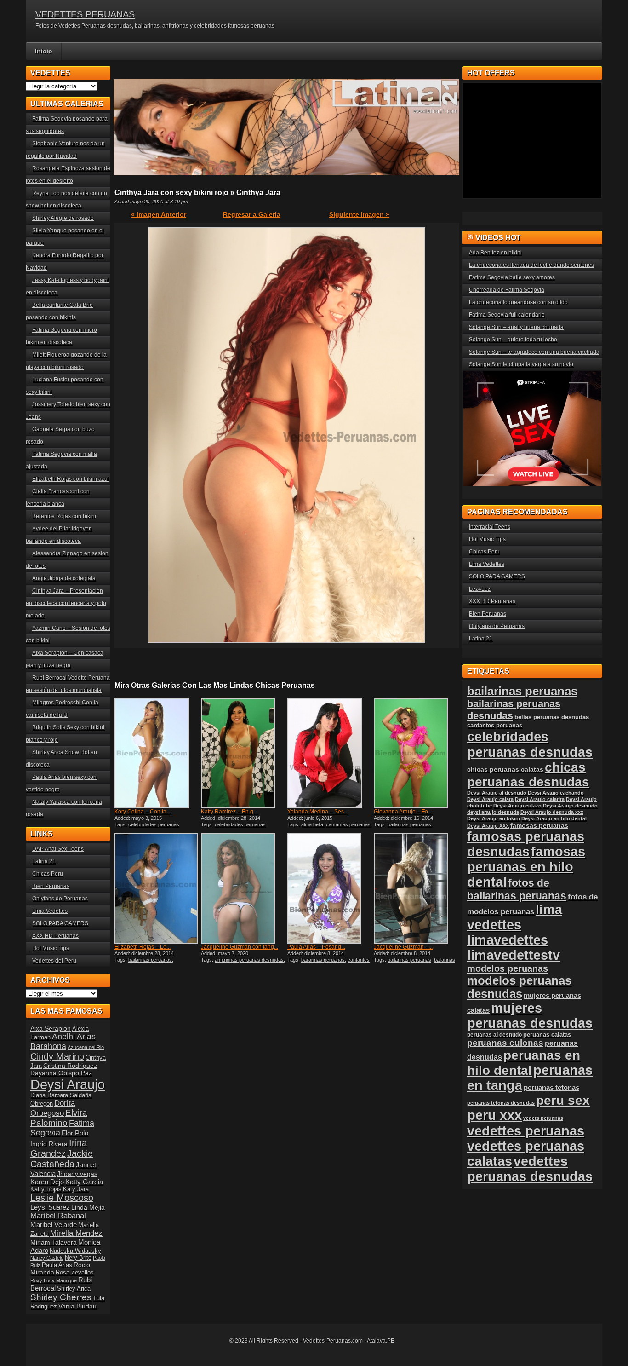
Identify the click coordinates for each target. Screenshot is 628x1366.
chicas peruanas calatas (505, 769)
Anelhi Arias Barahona (63, 1041)
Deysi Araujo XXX (488, 826)
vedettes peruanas (525, 1130)
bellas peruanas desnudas (551, 717)
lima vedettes (514, 917)
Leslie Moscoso (61, 1198)
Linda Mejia (88, 1207)
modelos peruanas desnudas (519, 987)
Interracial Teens (489, 527)
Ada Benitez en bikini (495, 252)
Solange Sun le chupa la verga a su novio (521, 364)
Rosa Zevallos (75, 1272)
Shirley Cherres (60, 1297)
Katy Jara (76, 1189)
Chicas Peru (47, 873)
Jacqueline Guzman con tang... (239, 947)
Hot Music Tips (50, 948)
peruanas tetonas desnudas (501, 1103)
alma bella (312, 824)
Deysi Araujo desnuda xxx (551, 812)
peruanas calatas (547, 1034)
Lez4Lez (480, 589)
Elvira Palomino (58, 1118)
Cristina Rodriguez (70, 1065)
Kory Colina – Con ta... (142, 811)
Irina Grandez (58, 1148)
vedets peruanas (543, 1118)
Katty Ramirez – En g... (229, 811)
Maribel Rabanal (58, 1215)
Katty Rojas (46, 1189)
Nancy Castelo (46, 1258)
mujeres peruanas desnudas (530, 1016)
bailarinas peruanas (409, 824)
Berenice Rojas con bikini (64, 516)
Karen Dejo (47, 1182)
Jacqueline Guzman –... (403, 947)
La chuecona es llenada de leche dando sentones (531, 265)
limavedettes (507, 940)
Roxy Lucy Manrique (53, 1280)
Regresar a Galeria (251, 214)
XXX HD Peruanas (55, 936)
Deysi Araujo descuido (570, 805)
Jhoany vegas (77, 1173)
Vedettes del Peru (54, 960)
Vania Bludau (77, 1306)
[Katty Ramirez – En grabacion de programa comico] (243, 753)
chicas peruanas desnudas (528, 774)
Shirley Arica (74, 1288)
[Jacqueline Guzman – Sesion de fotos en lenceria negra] (416, 888)
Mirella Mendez (76, 1233)
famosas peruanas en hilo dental (526, 866)
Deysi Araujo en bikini (493, 818)
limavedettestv (513, 955)
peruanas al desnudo (494, 1035)
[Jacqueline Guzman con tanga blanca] (243, 888)
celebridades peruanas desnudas (530, 744)
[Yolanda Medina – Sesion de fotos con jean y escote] (329, 753)
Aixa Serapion (50, 1028)
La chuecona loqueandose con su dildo (518, 302)
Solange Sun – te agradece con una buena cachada (534, 352)
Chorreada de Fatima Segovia (506, 290)
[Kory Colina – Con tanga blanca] (156, 753)
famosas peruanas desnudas (525, 844)
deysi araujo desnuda (493, 812)
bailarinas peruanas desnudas (414, 962)
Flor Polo (75, 1133)
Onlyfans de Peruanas (60, 898)
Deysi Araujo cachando (556, 792)
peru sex (563, 1100)
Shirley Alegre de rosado (63, 218)
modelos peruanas (507, 968)
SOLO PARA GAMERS (60, 923)
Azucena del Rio (86, 1047)
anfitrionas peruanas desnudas (249, 960)
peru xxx (494, 1115)
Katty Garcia (84, 1182)
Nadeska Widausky (75, 1251)
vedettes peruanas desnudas (530, 1169)
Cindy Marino (57, 1056)
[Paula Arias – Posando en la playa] (329, 888)
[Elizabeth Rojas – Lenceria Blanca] (156, 888)
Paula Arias (57, 1265)
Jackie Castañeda (61, 1158)
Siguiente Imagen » (359, 214)
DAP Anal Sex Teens (58, 849)
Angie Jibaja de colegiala (64, 578)
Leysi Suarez (50, 1207)
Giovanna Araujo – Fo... (403, 811)
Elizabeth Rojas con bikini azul (70, 479)
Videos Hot (498, 238)
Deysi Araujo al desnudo (496, 792)
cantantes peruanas (348, 824)
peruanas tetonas (551, 1087)
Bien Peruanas (50, 886)
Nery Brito (78, 1258)
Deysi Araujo (67, 1084)
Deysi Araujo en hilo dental (554, 818)
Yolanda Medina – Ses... (317, 811)
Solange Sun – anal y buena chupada (516, 327)
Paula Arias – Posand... (316, 947)
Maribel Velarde (53, 1224)
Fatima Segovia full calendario (507, 314)
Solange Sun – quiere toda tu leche (513, 339)
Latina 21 (44, 861)
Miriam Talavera (53, 1242)
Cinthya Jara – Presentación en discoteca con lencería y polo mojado (66, 603)
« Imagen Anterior (158, 214)
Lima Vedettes (50, 911)
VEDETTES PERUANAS (85, 14)
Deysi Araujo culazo (517, 805)
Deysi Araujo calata (490, 799)
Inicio (43, 51)
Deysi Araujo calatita (540, 799)
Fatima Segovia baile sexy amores (512, 277)
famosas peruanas (539, 825)
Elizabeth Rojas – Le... (142, 947)
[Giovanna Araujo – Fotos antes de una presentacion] (416, 753)
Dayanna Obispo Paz (61, 1073)
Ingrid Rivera (49, 1143)
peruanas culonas (505, 1043)
